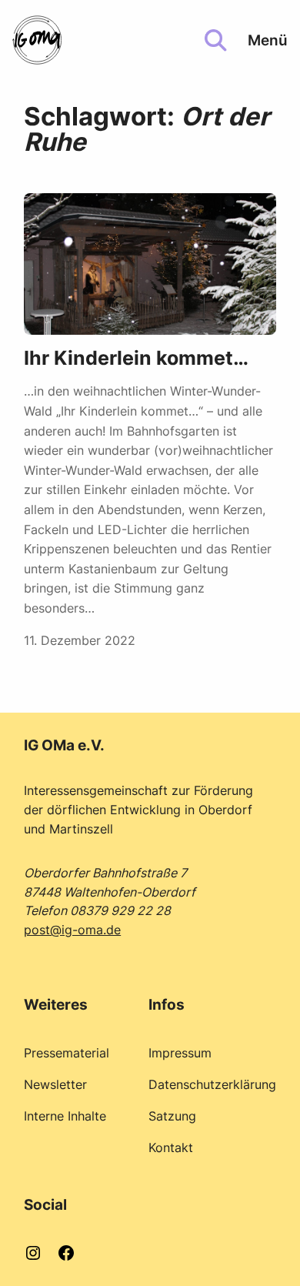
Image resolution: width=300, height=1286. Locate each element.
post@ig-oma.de (72, 929)
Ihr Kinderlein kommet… (136, 358)
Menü (268, 40)
